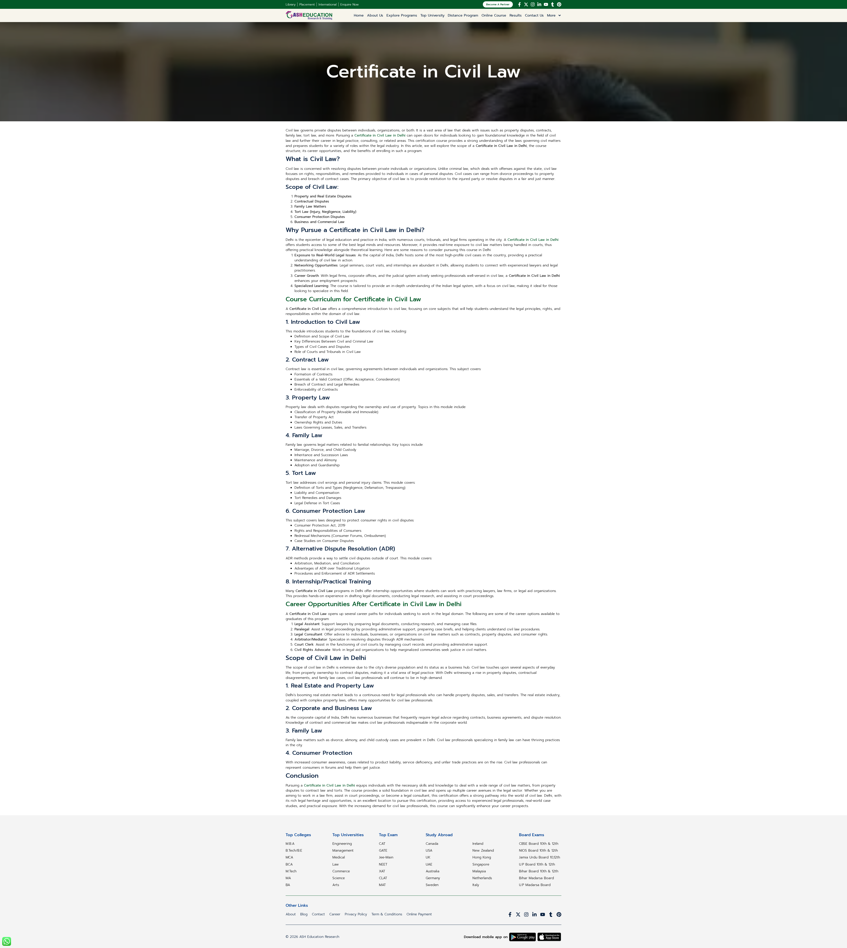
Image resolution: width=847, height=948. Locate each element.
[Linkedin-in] (539, 4)
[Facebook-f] (519, 4)
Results (516, 15)
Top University (432, 15)
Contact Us (534, 15)
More (551, 15)
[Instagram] (532, 4)
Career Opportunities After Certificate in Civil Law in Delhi (373, 604)
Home (359, 15)
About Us (375, 15)
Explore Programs (401, 15)
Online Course (494, 15)
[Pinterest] (559, 4)
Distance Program (463, 15)
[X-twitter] (526, 4)
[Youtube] (546, 4)
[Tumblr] (552, 4)
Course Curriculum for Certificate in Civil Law (353, 299)
